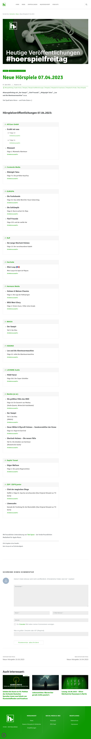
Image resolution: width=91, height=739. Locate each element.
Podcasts (55, 4)
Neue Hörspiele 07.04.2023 (33, 77)
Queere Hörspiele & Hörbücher (31, 724)
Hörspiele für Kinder (71, 87)
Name (17, 613)
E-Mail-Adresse (58, 613)
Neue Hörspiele (82, 87)
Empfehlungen (32, 4)
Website (17, 620)
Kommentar (18, 586)
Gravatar (22, 624)
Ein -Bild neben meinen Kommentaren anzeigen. (35, 624)
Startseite (12, 14)
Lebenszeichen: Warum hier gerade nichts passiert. (42, 693)
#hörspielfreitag (9, 87)
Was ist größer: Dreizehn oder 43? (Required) (29, 630)
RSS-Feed (53, 724)
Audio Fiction (18, 87)
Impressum (74, 724)
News (23, 4)
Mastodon (53, 720)
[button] (4, 735)
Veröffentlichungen (17, 71)
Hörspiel (25, 87)
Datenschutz (74, 720)
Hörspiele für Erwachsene (58, 87)
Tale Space (30, 535)
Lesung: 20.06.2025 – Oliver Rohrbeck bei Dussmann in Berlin (74, 693)
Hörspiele (47, 87)
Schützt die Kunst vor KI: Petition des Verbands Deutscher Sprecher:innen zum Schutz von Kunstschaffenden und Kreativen (15, 695)
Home (17, 4)
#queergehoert (45, 4)
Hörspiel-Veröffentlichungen (36, 87)
